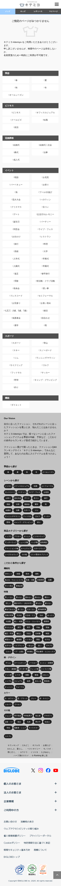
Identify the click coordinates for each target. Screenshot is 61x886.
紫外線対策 (42, 609)
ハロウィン (46, 199)
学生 (8, 728)
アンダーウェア (11, 542)
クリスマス (16, 207)
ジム (16, 358)
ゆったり (50, 615)
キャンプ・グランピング (46, 380)
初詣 (16, 177)
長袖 (47, 627)
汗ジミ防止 (9, 586)
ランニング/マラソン (45, 358)
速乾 (37, 574)
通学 (16, 325)
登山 (46, 343)
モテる (47, 639)
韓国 (47, 633)
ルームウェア (26, 548)
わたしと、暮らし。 (15, 749)
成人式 (16, 160)
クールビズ (16, 120)
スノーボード (46, 350)
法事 (46, 152)
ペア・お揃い (19, 651)
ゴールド (17, 704)
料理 (46, 244)
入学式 (16, 259)
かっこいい (9, 687)
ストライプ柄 (46, 669)
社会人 (47, 722)
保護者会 (16, 318)
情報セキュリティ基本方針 (17, 849)
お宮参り (16, 303)
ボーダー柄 (23, 669)
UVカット (8, 574)
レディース (38, 11)
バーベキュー (16, 185)
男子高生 (17, 716)
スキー (16, 350)
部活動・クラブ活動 (46, 281)
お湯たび (46, 745)
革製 (27, 675)
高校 (16, 251)
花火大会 (16, 199)
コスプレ (8, 736)
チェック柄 (34, 669)
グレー (33, 698)
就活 (16, 127)
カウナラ (24, 752)
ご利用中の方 (11, 810)
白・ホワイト (10, 698)
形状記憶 (19, 586)
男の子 (38, 722)
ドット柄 (8, 675)
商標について (40, 849)
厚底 (38, 639)
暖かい (47, 597)
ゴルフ (46, 365)
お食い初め (46, 303)
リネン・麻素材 (11, 669)
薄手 (28, 627)
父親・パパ (9, 722)
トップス (8, 536)
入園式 (16, 266)
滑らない (19, 597)
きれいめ (38, 681)
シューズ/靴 (23, 542)
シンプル (8, 681)
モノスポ (47, 749)
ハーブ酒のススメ (21, 755)
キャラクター (33, 728)
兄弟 (28, 722)
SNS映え (30, 651)
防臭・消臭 (30, 580)
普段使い (47, 681)
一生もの (30, 646)
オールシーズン (16, 95)
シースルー (32, 663)
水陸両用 (40, 580)
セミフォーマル (46, 296)
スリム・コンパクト (33, 621)
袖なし (19, 633)
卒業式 (46, 259)
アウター (17, 536)
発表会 (16, 288)
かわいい (45, 675)
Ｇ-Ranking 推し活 (39, 755)
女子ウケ (8, 646)
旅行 (16, 244)
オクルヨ (36, 745)
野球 (16, 380)
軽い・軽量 (18, 621)
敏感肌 (19, 639)
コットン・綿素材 (46, 663)
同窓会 (16, 229)
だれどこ (25, 745)
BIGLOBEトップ (12, 856)
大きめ (19, 615)
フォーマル (20, 687)
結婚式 (16, 145)
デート (16, 214)
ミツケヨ (34, 752)
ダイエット (16, 405)
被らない (48, 603)
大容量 (8, 621)
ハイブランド (19, 646)
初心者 (38, 716)
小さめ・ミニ (30, 615)
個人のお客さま (12, 783)
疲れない (38, 597)
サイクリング (16, 365)
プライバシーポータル (40, 835)
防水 (27, 574)
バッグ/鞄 (34, 542)
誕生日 (16, 222)
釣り (16, 387)
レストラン (46, 236)
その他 (24, 554)
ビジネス (16, 112)
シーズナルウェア (11, 554)
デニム (8, 663)
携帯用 (46, 621)
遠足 (16, 273)
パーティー (46, 222)
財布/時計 (44, 542)
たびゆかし (45, 752)
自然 (28, 681)
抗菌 (50, 580)
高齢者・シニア (20, 728)
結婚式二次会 (46, 145)
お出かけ (16, 236)
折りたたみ (9, 627)
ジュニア (8, 716)
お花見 (46, 177)
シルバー (8, 704)
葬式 (16, 152)
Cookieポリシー (12, 842)
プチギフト (48, 716)
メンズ (7, 11)
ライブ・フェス (46, 229)
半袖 (38, 627)
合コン (46, 207)
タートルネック (20, 663)
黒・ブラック (22, 698)
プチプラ (49, 646)
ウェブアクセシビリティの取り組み (21, 828)
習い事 (46, 288)
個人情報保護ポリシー (15, 835)
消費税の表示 (27, 821)
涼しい (8, 603)
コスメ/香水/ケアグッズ (39, 554)
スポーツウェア (39, 548)
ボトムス (27, 536)
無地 (36, 675)
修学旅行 (46, 273)
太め (41, 615)
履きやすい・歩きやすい (23, 603)
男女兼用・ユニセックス (45, 651)
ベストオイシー (33, 749)
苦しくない (9, 597)
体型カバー (9, 639)
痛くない (21, 609)
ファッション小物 (11, 548)
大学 (46, 251)
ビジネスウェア (39, 536)
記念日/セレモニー (45, 214)
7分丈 (28, 633)
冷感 (18, 574)
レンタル (28, 639)
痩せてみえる (10, 609)
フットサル (16, 372)
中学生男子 (27, 716)
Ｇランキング (13, 745)
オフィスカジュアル (46, 112)
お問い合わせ (10, 821)
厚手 (19, 627)
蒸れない (28, 597)
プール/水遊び (45, 192)
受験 (16, 281)
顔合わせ (46, 318)
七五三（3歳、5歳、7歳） (16, 310)
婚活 (46, 310)
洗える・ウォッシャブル (14, 580)
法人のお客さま (12, 792)
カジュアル (18, 681)
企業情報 (9, 801)
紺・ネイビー (44, 698)
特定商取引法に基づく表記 (37, 842)
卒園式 (46, 266)
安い (39, 646)
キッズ (22, 11)
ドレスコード (16, 296)
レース (17, 675)
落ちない (39, 603)
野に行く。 (12, 752)
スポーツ (16, 343)
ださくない (31, 609)
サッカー (46, 372)
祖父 (19, 722)
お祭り (46, 185)
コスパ (8, 651)
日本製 (38, 633)
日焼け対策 (9, 615)
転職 (46, 120)
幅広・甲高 (9, 633)
